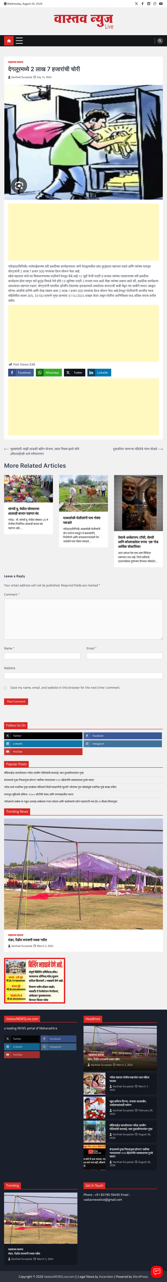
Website (9, 667)
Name (9, 648)
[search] (160, 41)
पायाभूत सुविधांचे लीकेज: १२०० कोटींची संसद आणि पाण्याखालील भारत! (39, 794)
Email (92, 648)
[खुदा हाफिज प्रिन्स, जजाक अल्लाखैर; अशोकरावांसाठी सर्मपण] (94, 1108)
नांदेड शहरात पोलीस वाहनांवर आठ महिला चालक (129, 1079)
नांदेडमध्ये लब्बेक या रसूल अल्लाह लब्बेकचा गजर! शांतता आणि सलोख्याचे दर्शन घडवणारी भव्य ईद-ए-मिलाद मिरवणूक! (60, 801)
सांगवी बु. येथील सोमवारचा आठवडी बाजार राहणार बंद (24, 511)
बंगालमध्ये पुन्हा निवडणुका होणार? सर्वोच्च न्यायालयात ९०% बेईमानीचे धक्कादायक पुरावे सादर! (49, 780)
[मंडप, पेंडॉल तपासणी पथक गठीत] (83, 874)
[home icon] (9, 41)
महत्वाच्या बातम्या (15, 62)
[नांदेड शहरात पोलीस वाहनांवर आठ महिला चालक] (94, 1084)
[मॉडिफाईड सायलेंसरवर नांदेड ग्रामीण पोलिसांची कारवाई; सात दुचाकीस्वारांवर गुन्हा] (94, 1132)
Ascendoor (106, 1276)
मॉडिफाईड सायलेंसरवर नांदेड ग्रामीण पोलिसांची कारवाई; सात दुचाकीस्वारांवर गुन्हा (44, 773)
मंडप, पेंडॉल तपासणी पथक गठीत (27, 940)
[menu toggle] (19, 40)
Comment (12, 594)
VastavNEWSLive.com (59, 1276)
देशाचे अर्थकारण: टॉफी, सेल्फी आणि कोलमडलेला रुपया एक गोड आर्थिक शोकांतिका (138, 542)
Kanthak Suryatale (21, 77)
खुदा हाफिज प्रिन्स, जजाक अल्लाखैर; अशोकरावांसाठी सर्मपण (128, 1103)
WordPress (140, 1276)
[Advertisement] (83, 232)
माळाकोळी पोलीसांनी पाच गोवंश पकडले (81, 520)
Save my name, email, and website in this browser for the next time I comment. (65, 687)
